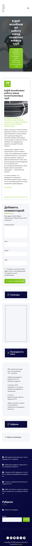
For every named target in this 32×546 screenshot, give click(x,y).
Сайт (5, 260)
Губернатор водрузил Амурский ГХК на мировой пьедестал (15, 379)
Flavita (20, 544)
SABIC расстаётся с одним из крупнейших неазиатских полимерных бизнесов (16, 406)
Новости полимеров (15, 55)
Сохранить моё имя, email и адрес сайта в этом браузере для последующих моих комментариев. (14, 272)
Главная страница (15, 51)
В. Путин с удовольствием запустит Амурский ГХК (16, 397)
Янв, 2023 (7, 83)
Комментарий (9, 225)
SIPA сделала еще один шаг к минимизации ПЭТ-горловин (15, 371)
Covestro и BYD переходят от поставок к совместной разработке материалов (15, 388)
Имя (6, 241)
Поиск (4, 516)
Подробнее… (8, 187)
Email (6, 251)
